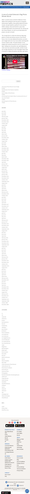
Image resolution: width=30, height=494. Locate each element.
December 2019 (5, 176)
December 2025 (5, 120)
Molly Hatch (4, 350)
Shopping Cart (8, 466)
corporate (4, 316)
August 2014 (4, 267)
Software (4, 385)
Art (2, 315)
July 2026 (4, 111)
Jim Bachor (4, 331)
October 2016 (5, 227)
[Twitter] (18, 422)
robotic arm (4, 376)
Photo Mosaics (5, 369)
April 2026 (4, 114)
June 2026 (4, 113)
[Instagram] (9, 422)
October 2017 (5, 208)
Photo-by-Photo (5, 371)
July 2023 (4, 153)
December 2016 (5, 223)
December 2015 (5, 241)
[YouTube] (12, 422)
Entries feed (4, 408)
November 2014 (5, 262)
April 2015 (4, 253)
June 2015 (4, 250)
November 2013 (5, 280)
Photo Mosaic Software (7, 367)
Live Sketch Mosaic (6, 341)
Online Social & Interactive (8, 448)
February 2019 (5, 192)
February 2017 (5, 220)
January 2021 (4, 171)
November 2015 (5, 243)
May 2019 (4, 186)
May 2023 (4, 155)
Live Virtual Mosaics (6, 343)
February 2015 (5, 257)
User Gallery (19, 433)
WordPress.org (5, 410)
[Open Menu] (27, 3)
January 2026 (4, 118)
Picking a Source (20, 463)
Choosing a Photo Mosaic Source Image (10, 86)
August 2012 (4, 292)
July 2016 (4, 232)
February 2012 (5, 294)
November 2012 (5, 288)
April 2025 (4, 132)
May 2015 (4, 251)
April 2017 (4, 218)
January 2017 (4, 222)
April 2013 (4, 285)
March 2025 (4, 134)
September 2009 (5, 301)
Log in (3, 406)
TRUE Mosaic (26, 7)
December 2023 (5, 148)
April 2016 (4, 236)
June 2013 (4, 283)
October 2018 (5, 195)
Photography (4, 373)
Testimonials (19, 445)
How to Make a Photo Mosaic (8, 93)
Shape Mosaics (5, 378)
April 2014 (4, 274)
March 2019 (4, 190)
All (5, 441)
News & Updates (5, 360)
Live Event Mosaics (9, 445)
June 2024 (4, 143)
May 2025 (4, 130)
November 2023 (5, 150)
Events (3, 320)
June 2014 (4, 271)
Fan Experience (5, 322)
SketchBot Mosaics (6, 383)
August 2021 (4, 167)
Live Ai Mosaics (5, 334)
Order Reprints (8, 464)
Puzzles (6, 439)
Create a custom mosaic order (8, 460)
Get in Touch (7, 474)
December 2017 (5, 204)
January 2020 (4, 174)
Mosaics (3, 355)
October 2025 (5, 123)
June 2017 (4, 215)
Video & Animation (6, 396)
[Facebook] (15, 422)
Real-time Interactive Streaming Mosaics (10, 374)
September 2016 (5, 229)
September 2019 (5, 181)
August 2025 (4, 125)
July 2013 (4, 281)
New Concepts (20, 449)
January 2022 (4, 164)
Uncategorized (5, 394)
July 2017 (4, 213)
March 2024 (4, 146)
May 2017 (4, 216)
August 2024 (4, 141)
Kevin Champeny (5, 332)
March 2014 (4, 276)
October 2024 (5, 139)
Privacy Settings (20, 467)
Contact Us (21, 485)
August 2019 (4, 183)
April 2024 (4, 144)
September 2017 (5, 209)
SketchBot (4, 382)
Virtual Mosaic (5, 397)
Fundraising (4, 325)
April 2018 (4, 202)
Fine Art (3, 324)
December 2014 (5, 260)
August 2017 (4, 211)
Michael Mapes (5, 348)
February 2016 (5, 237)
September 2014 (5, 266)
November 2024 (5, 137)
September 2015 (5, 244)
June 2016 (4, 234)
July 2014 (4, 269)
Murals (3, 359)
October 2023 (5, 151)
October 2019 (5, 179)
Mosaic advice (5, 352)
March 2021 (4, 169)
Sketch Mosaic (5, 380)
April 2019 (4, 188)
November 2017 (5, 206)
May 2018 (4, 201)
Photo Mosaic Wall (9, 450)
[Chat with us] (27, 491)
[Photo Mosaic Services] (6, 3)
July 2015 (4, 248)
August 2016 (4, 230)
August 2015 (4, 246)
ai (2, 313)
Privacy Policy (20, 470)
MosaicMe (4, 353)
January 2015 (4, 259)
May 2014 (4, 273)
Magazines (4, 346)
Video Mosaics (8, 436)
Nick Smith (4, 362)
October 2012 (5, 290)
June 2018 (4, 199)
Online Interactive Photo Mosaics (9, 364)
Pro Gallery (19, 431)
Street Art (4, 389)
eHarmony (4, 318)
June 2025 (4, 129)
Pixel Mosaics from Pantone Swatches (10, 89)
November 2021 (5, 165)
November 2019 (5, 178)
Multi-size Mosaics (6, 357)
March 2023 (4, 157)
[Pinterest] (20, 422)
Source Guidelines (21, 461)
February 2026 (5, 116)
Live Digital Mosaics (6, 338)
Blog (18, 444)
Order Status (8, 458)
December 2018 (5, 194)
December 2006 (5, 304)
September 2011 (5, 299)
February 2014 (5, 278)
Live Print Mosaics (6, 339)
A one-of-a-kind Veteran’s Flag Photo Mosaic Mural (14, 15)
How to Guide (20, 458)
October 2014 (5, 264)
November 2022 (5, 160)
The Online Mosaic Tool (9, 432)
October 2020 (5, 172)
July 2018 (4, 197)
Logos (3, 345)
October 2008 (5, 302)
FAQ (18, 465)
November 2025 (5, 121)
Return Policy (8, 468)
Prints (6, 434)
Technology (19, 447)
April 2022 (4, 162)
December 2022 (5, 158)
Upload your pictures (9, 462)
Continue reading (6, 70)
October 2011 (5, 297)
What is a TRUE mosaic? (20, 439)
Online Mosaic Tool (6, 366)
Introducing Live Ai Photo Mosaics (9, 101)
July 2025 (4, 127)
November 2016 (5, 225)
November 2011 (5, 295)
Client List (19, 442)
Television (4, 390)
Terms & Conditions (21, 468)
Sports (3, 387)
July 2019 (4, 185)
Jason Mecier (4, 329)
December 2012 (5, 287)
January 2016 (4, 239)
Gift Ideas (4, 327)
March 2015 (4, 255)
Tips (3, 392)
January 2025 (4, 136)
